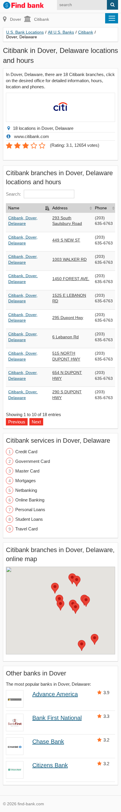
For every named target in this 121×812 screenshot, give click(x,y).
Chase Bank (48, 741)
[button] (60, 605)
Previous (16, 421)
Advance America (55, 694)
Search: (13, 194)
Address (60, 208)
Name (13, 208)
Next (36, 421)
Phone (101, 208)
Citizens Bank (50, 765)
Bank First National (57, 718)
